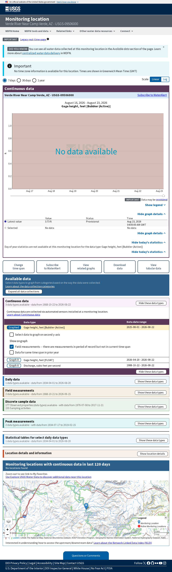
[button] (86, 506)
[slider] (163, 195)
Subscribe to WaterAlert (152, 95)
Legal (32, 563)
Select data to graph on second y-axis (37, 334)
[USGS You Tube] (161, 564)
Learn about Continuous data (23, 314)
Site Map (59, 563)
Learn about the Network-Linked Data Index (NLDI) (123, 542)
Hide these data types (151, 303)
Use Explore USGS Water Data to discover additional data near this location (48, 477)
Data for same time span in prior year (37, 352)
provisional (161, 199)
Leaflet (16, 537)
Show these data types (151, 381)
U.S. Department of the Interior (24, 568)
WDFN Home (12, 31)
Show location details (152, 453)
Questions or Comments (86, 555)
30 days (26, 80)
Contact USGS (75, 563)
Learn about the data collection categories (30, 286)
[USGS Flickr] (157, 564)
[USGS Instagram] (165, 564)
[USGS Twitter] (144, 564)
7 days (11, 80)
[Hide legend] (165, 517)
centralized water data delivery (41, 53)
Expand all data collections (23, 291)
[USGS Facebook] (148, 564)
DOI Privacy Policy (16, 563)
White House (81, 568)
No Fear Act (98, 568)
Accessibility (44, 563)
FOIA (109, 568)
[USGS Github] (152, 564)
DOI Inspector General (58, 568)
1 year (41, 80)
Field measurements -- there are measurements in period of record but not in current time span (72, 347)
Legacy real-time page (33, 39)
